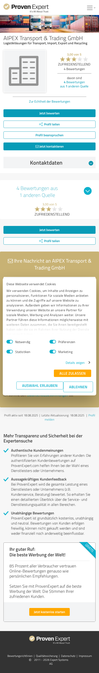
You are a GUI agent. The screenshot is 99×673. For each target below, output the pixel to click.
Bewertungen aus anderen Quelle (74, 84)
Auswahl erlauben (40, 385)
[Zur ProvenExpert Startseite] (26, 8)
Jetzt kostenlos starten (49, 612)
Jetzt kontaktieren (51, 146)
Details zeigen (75, 362)
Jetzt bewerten (49, 113)
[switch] (53, 342)
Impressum (85, 656)
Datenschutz (68, 656)
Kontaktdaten (46, 162)
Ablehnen (78, 386)
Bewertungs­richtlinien (19, 656)
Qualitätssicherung (47, 656)
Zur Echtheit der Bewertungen (49, 101)
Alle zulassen (72, 373)
